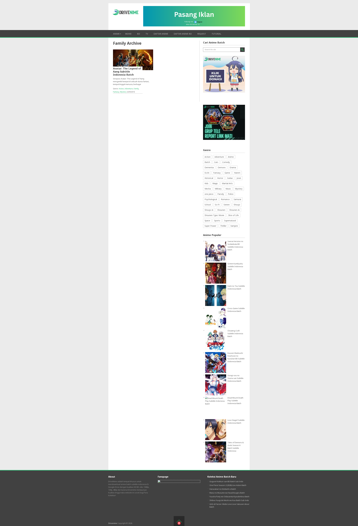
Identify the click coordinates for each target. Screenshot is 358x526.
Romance (225, 199)
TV (147, 33)
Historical (209, 178)
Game (227, 172)
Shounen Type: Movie (214, 215)
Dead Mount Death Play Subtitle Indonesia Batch (235, 400)
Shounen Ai (234, 210)
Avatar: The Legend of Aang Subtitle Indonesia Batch (127, 71)
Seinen (227, 204)
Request (201, 33)
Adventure (129, 88)
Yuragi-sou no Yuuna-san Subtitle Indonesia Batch (235, 378)
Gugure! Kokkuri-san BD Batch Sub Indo (226, 481)
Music (228, 188)
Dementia (209, 167)
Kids (206, 183)
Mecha (208, 188)
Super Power (210, 226)
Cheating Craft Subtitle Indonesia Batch (235, 333)
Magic (215, 183)
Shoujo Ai (209, 210)
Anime (116, 33)
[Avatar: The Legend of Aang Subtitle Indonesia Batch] (133, 59)
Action (121, 88)
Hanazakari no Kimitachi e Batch (222, 489)
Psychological (211, 199)
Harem (237, 172)
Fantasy (116, 92)
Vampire (234, 226)
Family (136, 88)
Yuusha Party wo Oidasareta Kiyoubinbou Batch (229, 496)
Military (218, 188)
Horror (220, 178)
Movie (128, 33)
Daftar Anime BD (183, 33)
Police (230, 194)
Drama (233, 167)
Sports (217, 220)
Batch (207, 162)
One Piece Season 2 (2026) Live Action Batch (227, 485)
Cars (216, 162)
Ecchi (207, 172)
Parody (220, 194)
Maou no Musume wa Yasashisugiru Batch (227, 492)
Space (207, 220)
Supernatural (230, 220)
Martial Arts (227, 183)
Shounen (221, 210)
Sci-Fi (217, 204)
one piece (209, 194)
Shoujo (237, 204)
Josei (239, 178)
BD (138, 33)
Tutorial (216, 33)
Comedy (226, 162)
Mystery (123, 92)
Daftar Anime (161, 33)
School (208, 204)
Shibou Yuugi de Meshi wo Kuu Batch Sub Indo (229, 500)
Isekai (230, 178)
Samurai (237, 199)
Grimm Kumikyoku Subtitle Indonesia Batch (235, 266)
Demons (222, 167)
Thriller (223, 226)
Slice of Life (233, 215)
